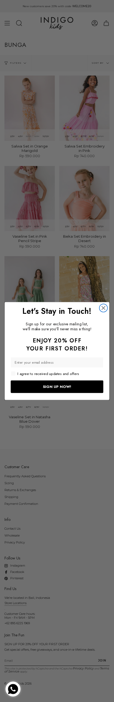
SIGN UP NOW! (57, 386)
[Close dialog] (103, 308)
